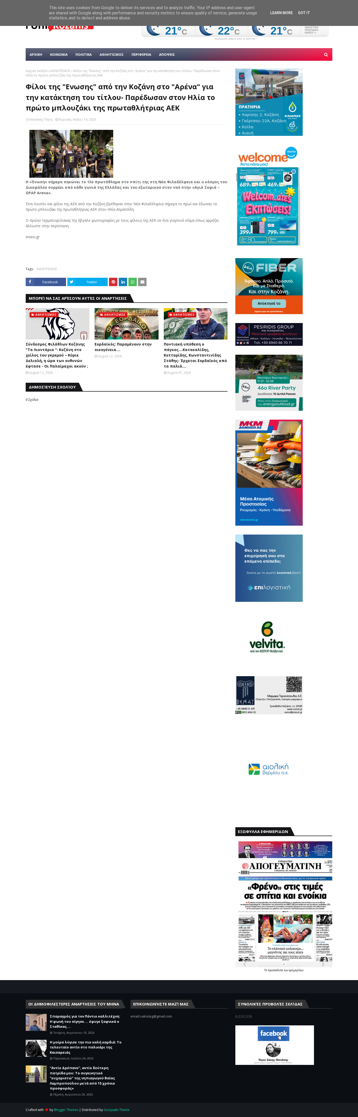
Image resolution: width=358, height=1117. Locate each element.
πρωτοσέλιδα (276, 970)
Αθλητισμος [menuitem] (112, 54)
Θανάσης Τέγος (41, 119)
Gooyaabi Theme (116, 1110)
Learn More (281, 13)
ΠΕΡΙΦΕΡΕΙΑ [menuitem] (141, 54)
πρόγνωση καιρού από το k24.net (235, 38)
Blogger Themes (66, 1110)
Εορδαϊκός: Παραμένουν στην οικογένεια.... (123, 347)
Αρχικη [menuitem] (36, 54)
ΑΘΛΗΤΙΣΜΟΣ (60, 71)
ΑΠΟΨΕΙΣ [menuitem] (167, 54)
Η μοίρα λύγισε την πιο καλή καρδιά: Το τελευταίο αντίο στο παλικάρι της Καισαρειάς (86, 1047)
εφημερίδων (296, 970)
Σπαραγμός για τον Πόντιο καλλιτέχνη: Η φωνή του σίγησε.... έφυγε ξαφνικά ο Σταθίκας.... (85, 1021)
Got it (304, 13)
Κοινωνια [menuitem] (59, 54)
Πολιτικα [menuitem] (83, 54)
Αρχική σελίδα (36, 71)
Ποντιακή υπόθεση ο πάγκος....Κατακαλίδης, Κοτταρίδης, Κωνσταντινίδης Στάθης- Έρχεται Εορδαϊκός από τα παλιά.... (195, 355)
